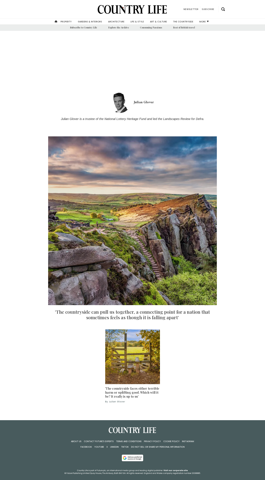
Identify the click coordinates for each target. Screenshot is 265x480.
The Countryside (183, 21)
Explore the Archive (118, 27)
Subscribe (208, 9)
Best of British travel (184, 27)
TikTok (125, 446)
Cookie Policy (171, 441)
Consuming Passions (151, 27)
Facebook (86, 446)
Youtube (99, 446)
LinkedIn (114, 446)
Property (66, 21)
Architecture (116, 21)
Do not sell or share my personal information (158, 446)
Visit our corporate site (175, 470)
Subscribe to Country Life (83, 27)
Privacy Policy (152, 441)
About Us (76, 441)
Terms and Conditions (129, 441)
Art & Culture (158, 21)
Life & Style (137, 21)
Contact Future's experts (99, 441)
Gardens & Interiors (90, 21)
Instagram (188, 441)
